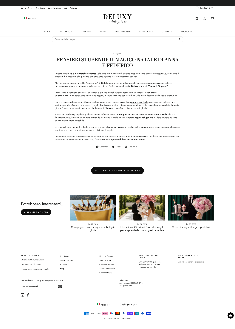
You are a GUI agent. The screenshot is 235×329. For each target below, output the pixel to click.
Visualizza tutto (36, 212)
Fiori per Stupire (106, 256)
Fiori (102, 31)
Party (47, 31)
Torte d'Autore (105, 260)
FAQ (65, 8)
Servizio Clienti (27, 8)
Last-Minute (66, 31)
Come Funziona (54, 8)
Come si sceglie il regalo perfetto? (191, 227)
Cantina (166, 31)
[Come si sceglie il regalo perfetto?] (191, 207)
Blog (62, 268)
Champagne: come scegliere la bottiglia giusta (93, 228)
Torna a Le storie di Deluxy (119, 170)
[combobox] (117, 39)
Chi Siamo (40, 8)
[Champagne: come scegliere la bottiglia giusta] (93, 207)
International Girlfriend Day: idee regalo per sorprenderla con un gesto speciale (142, 228)
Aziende (73, 8)
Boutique (186, 31)
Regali (86, 31)
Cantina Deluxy (105, 272)
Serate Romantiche (107, 268)
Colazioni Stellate (106, 264)
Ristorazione (122, 31)
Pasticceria (145, 31)
